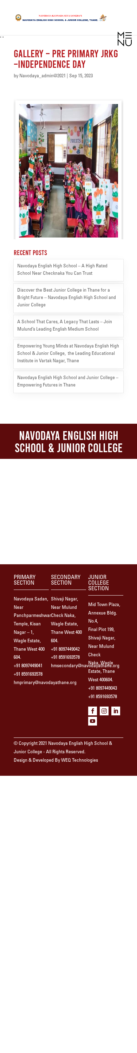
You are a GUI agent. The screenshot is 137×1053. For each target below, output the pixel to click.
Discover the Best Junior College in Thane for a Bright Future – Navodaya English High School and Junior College (66, 298)
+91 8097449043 (102, 688)
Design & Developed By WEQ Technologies (56, 760)
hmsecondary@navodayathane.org (85, 666)
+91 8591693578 (28, 674)
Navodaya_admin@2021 (42, 76)
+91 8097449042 (65, 649)
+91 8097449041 (28, 666)
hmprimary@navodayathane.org (45, 683)
